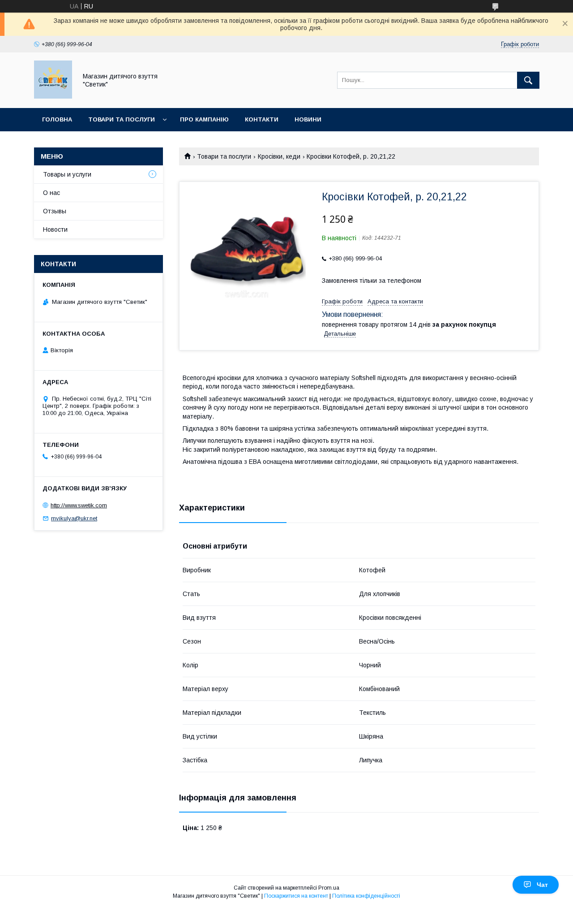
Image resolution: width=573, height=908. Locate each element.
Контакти (261, 119)
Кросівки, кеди (279, 156)
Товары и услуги (67, 174)
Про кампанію (204, 119)
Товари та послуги (121, 119)
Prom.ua (328, 888)
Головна (57, 119)
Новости (55, 229)
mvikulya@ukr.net (74, 518)
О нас (51, 192)
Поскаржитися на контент (296, 896)
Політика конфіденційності (366, 896)
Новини (308, 119)
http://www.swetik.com (79, 505)
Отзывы (54, 211)
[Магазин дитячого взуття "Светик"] (53, 96)
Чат (542, 884)
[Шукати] (528, 80)
